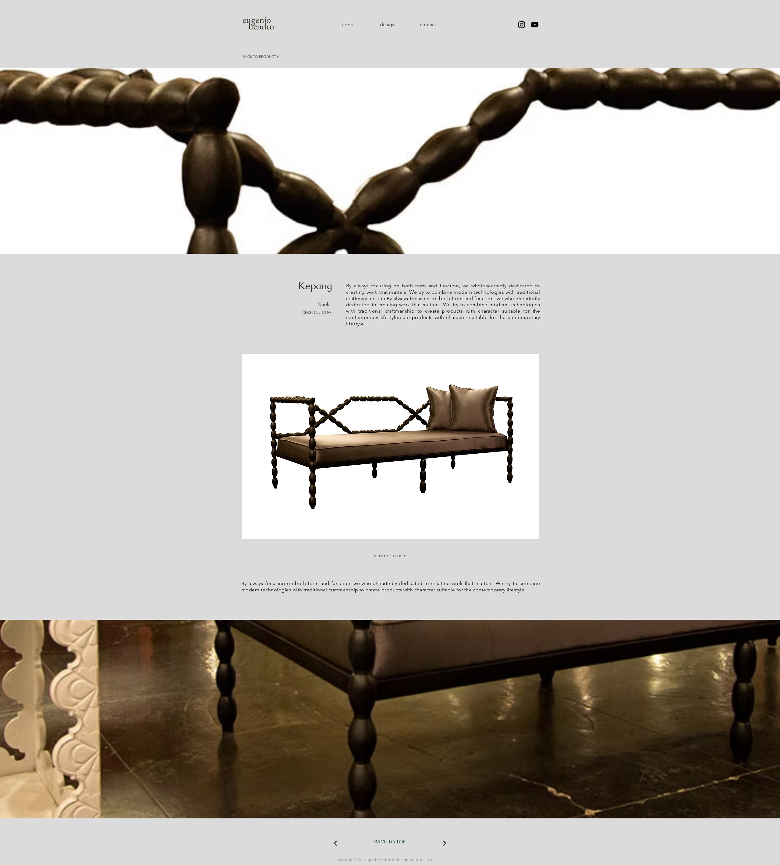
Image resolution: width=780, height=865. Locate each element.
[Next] (335, 843)
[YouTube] (534, 24)
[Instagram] (521, 24)
